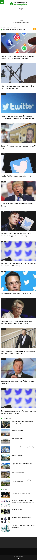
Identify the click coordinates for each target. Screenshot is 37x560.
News (3, 34)
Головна (3, 27)
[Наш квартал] (18, 2)
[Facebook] (18, 558)
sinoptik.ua (27, 22)
